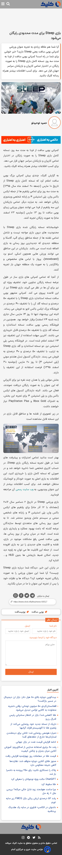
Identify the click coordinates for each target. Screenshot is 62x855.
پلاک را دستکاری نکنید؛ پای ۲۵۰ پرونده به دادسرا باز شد (31, 772)
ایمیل (27, 626)
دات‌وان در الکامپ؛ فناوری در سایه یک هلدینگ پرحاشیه (32, 809)
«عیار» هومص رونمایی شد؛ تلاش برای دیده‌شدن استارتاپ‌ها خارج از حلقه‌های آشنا (31, 735)
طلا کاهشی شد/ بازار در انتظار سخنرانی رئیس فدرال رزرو (32, 717)
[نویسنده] (54, 123)
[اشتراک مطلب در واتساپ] (15, 595)
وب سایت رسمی (24, 489)
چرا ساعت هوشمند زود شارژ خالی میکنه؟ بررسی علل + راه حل (31, 791)
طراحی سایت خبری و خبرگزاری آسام (27, 849)
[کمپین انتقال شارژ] (31, 140)
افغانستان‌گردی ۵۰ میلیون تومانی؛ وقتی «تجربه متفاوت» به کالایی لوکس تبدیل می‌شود (32, 708)
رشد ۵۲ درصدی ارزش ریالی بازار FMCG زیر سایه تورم (31, 800)
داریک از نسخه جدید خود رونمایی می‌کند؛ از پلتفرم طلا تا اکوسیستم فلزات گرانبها (33, 726)
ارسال (31, 672)
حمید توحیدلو (39, 123)
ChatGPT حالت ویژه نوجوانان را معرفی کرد (33, 779)
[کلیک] (51, 4)
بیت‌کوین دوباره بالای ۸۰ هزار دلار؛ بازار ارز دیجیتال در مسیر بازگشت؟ (30, 699)
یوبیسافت (20, 612)
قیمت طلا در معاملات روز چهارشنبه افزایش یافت (30, 756)
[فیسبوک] (21, 596)
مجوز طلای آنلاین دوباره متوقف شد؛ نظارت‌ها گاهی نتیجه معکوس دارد (33, 763)
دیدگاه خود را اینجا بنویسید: (43, 637)
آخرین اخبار (52, 690)
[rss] (39, 838)
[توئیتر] (26, 596)
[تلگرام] (32, 596)
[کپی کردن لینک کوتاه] (31, 602)
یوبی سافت (38, 612)
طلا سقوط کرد (48, 784)
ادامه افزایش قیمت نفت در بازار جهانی (36, 742)
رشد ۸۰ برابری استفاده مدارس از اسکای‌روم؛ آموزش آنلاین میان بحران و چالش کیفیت (30, 749)
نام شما (53, 626)
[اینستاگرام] (23, 838)
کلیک (14, 843)
